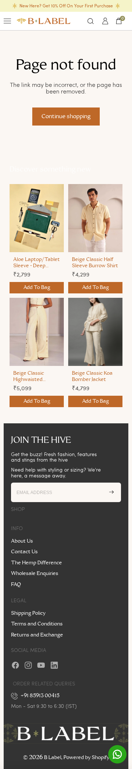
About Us (22, 541)
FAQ (16, 584)
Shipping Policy (28, 613)
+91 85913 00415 (40, 695)
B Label (52, 757)
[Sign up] (111, 492)
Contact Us (24, 551)
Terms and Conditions (37, 624)
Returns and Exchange (37, 635)
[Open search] (90, 21)
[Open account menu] (104, 21)
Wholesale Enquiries (34, 573)
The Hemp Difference (36, 562)
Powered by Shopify (86, 757)
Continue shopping (66, 116)
